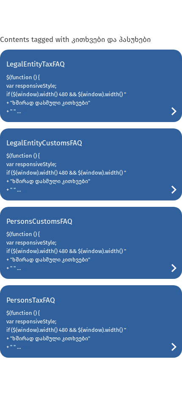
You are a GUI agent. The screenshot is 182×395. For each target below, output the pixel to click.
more (29, 111)
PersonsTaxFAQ (30, 300)
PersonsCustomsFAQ (39, 221)
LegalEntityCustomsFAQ (44, 143)
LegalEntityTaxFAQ (35, 64)
